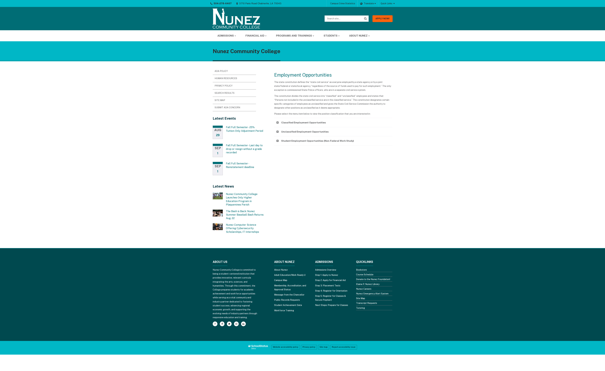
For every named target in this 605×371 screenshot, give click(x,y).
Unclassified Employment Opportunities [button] (305, 131)
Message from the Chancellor (289, 294)
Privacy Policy (224, 85)
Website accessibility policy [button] (285, 347)
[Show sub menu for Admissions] (235, 35)
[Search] (365, 18)
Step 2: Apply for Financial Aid (330, 280)
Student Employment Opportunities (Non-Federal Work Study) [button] (317, 140)
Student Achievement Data (288, 305)
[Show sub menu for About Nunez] (369, 35)
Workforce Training (284, 310)
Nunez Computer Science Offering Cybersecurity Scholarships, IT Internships (242, 228)
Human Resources (226, 78)
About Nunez (281, 270)
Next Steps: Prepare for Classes (331, 305)
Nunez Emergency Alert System (372, 293)
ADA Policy (221, 71)
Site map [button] (324, 347)
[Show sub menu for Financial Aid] (266, 35)
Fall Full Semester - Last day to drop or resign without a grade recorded (244, 149)
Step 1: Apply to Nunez (326, 275)
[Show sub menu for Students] (339, 35)
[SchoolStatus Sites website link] (258, 347)
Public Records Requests (287, 300)
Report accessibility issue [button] (344, 347)
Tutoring (360, 308)
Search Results (224, 93)
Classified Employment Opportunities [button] (303, 122)
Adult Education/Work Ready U (289, 275)
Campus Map (280, 280)
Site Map (220, 100)
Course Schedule (364, 274)
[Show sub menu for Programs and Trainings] (313, 35)
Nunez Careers (363, 289)
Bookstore (361, 270)
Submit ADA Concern (227, 107)
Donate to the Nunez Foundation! (373, 279)
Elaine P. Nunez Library (367, 284)
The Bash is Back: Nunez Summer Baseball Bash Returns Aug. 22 (245, 215)
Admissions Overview (325, 270)
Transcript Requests (366, 303)
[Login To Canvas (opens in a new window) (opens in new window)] (215, 324)
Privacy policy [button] (308, 347)
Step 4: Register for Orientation (331, 291)
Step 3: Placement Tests (327, 285)
